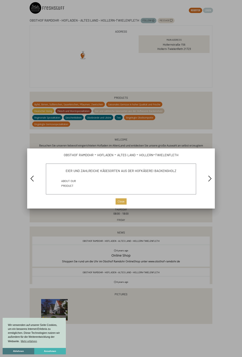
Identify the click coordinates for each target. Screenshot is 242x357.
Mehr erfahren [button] (29, 341)
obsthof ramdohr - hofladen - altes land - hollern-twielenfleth (121, 154)
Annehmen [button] (50, 351)
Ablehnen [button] (18, 351)
